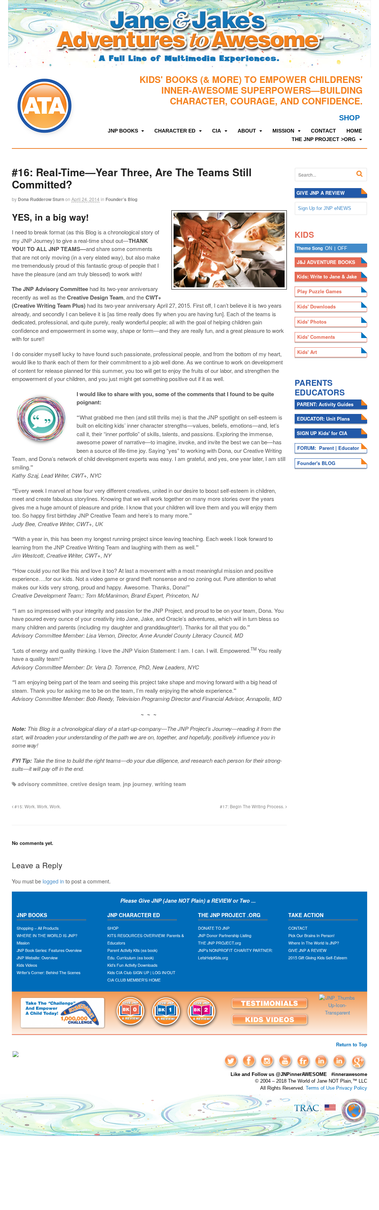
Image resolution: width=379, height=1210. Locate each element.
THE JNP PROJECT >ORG (324, 139)
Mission (23, 943)
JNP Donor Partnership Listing (224, 935)
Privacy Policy (351, 1088)
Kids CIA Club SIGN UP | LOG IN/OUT (141, 972)
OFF (342, 248)
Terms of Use (320, 1088)
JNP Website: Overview (37, 957)
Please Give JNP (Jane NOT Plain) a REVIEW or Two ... (188, 900)
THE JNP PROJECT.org (219, 943)
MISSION (283, 131)
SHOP (349, 118)
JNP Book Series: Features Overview (49, 950)
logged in (53, 881)
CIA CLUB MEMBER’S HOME (134, 980)
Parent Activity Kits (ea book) (132, 950)
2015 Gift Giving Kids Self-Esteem (317, 957)
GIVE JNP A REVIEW (307, 950)
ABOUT (247, 131)
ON (328, 248)
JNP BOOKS (123, 131)
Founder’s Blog (121, 199)
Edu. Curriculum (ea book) (130, 957)
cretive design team (95, 784)
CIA (216, 131)
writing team (170, 784)
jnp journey (137, 784)
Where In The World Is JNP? (313, 943)
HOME (354, 131)
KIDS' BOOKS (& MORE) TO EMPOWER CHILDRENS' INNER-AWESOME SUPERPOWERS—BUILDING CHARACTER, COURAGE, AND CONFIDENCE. (251, 90)
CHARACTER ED (174, 131)
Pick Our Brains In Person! (311, 935)
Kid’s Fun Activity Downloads (132, 965)
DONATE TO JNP (213, 928)
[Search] (359, 174)
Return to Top (351, 1044)
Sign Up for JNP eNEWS (324, 208)
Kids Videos (27, 965)
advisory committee (42, 784)
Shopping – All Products (37, 928)
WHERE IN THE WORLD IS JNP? (47, 935)
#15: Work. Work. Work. (37, 806)
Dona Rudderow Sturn (41, 199)
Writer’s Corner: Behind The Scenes (48, 972)
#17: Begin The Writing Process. (252, 806)
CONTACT (323, 131)
